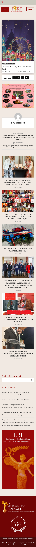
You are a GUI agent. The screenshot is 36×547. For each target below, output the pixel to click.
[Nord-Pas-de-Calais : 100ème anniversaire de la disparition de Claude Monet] (18, 304)
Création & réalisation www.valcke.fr (18, 545)
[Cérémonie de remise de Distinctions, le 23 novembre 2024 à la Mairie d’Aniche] (18, 338)
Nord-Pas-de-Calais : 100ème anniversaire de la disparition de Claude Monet (18, 319)
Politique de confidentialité (25, 543)
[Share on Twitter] (18, 77)
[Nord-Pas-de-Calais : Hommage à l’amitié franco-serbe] (18, 235)
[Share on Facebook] (14, 77)
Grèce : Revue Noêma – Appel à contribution (16, 400)
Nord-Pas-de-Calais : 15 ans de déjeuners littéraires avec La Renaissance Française (18, 216)
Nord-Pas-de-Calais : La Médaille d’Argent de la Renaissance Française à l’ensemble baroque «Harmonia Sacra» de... (18, 284)
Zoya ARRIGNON (9, 72)
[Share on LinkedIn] (22, 77)
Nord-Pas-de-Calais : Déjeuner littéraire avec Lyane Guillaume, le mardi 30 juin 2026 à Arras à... (18, 182)
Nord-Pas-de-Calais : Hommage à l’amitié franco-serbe (18, 250)
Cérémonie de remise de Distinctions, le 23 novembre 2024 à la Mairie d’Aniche (18, 354)
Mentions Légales (10, 543)
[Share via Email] (27, 77)
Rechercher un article (12, 376)
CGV (3, 543)
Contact (30, 9)
